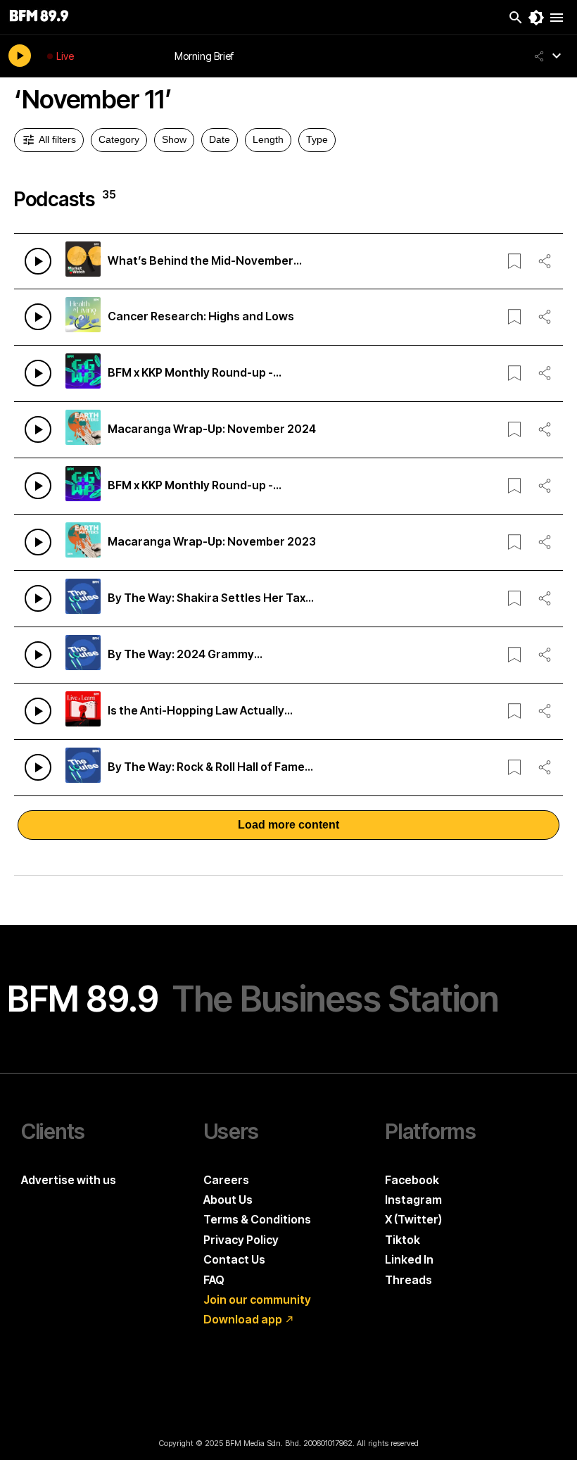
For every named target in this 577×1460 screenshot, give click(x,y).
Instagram (413, 1199)
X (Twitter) (413, 1219)
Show (174, 139)
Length (268, 139)
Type (317, 139)
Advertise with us (68, 1180)
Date (219, 139)
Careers (226, 1180)
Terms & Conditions (257, 1219)
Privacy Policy (241, 1240)
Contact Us (234, 1259)
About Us (228, 1199)
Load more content (288, 825)
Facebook (412, 1180)
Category (119, 139)
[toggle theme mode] (536, 17)
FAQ (213, 1280)
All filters (57, 139)
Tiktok (402, 1240)
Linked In (409, 1259)
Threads (408, 1280)
